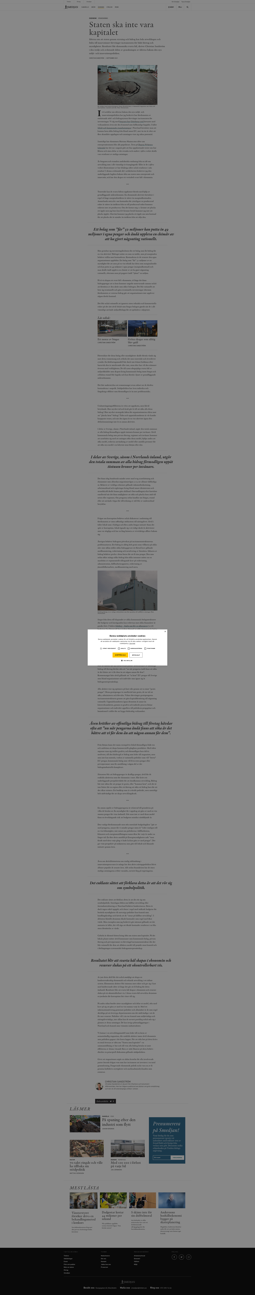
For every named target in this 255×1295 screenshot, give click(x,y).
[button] (127, 661)
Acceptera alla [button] (120, 655)
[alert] (127, 647)
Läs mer (132, 643)
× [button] (165, 631)
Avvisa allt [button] (136, 655)
